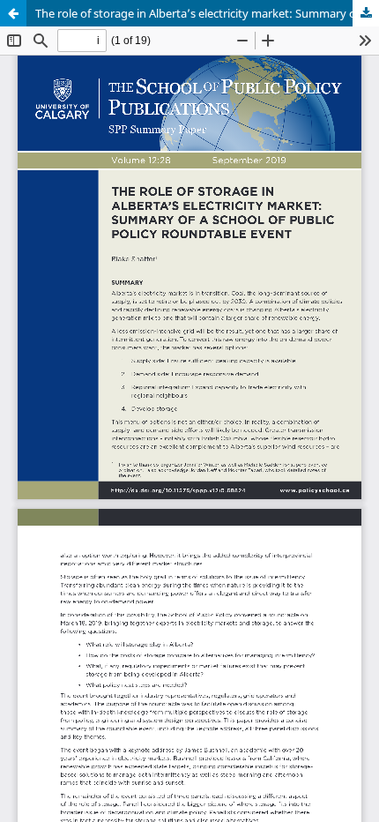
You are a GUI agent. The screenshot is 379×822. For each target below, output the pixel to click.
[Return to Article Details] (13, 13)
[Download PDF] (366, 13)
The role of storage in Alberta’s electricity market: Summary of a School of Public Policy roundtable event (207, 13)
